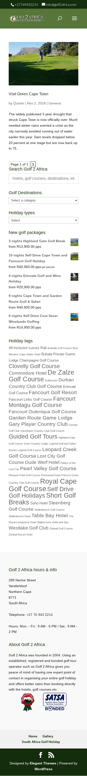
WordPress (43, 769)
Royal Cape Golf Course (43, 485)
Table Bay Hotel (49, 515)
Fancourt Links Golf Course (30, 399)
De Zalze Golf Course (41, 376)
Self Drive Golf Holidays (41, 492)
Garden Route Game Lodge (40, 418)
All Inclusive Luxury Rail (27, 348)
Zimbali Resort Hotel (20, 534)
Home (33, 736)
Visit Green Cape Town (28, 94)
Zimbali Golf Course (61, 528)
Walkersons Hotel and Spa (52, 522)
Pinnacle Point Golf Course (24, 475)
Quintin (18, 103)
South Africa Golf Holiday (41, 742)
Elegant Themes (43, 763)
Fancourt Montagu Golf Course (42, 402)
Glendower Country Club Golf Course (43, 430)
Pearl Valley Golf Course (48, 468)
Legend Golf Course (29, 450)
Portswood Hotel (50, 475)
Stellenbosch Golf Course (50, 509)
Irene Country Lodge (36, 443)
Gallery (48, 736)
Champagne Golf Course (39, 360)
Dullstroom (51, 380)
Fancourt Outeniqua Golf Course (42, 411)
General (55, 103)
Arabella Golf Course (59, 348)
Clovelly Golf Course (34, 366)
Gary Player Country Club (38, 424)
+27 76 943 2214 (40, 615)
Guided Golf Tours (33, 436)
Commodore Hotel (28, 373)
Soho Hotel (39, 503)
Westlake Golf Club (29, 527)
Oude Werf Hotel (42, 462)
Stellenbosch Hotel (19, 516)
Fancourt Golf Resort (53, 392)
